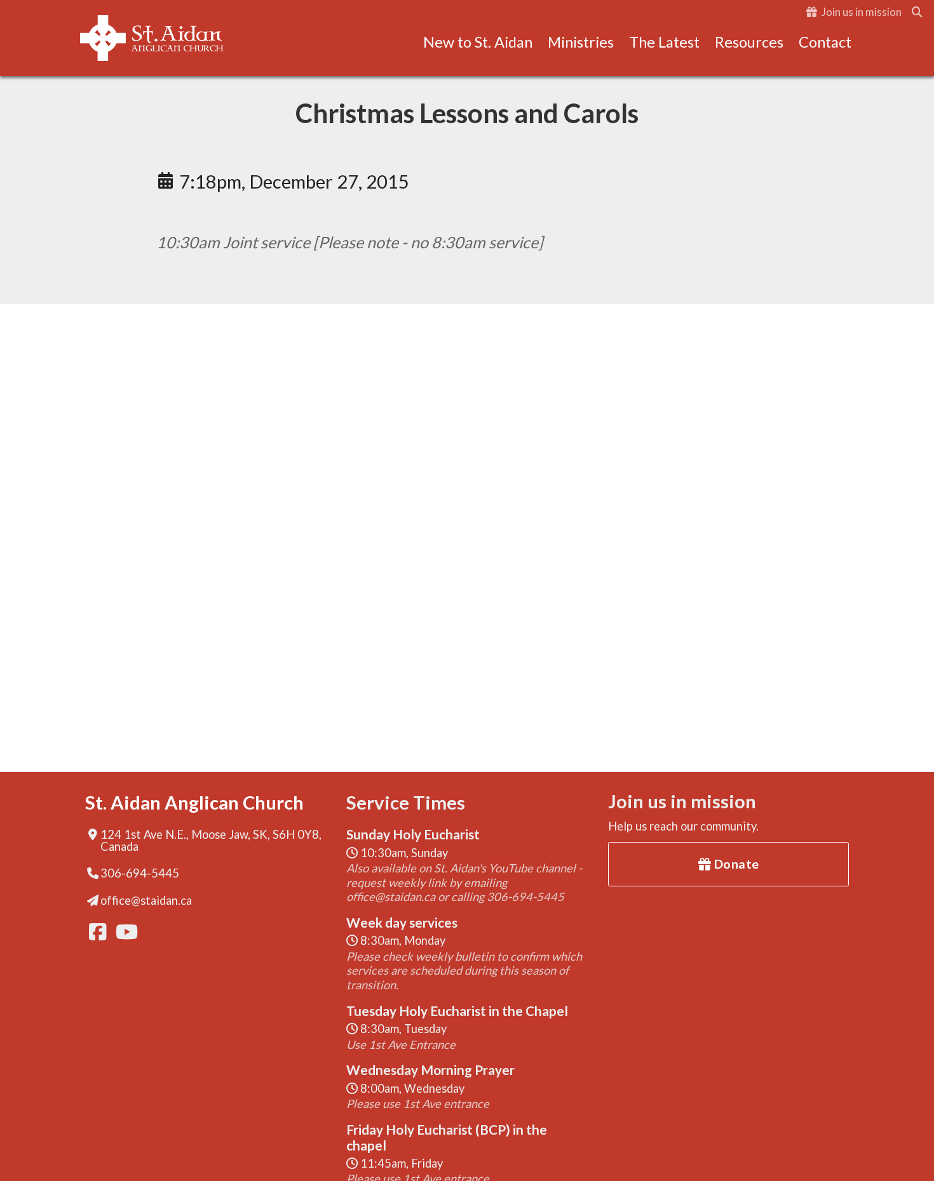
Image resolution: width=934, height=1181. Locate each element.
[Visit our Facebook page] (96, 931)
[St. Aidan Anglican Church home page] (152, 38)
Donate (735, 863)
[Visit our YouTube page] (123, 931)
